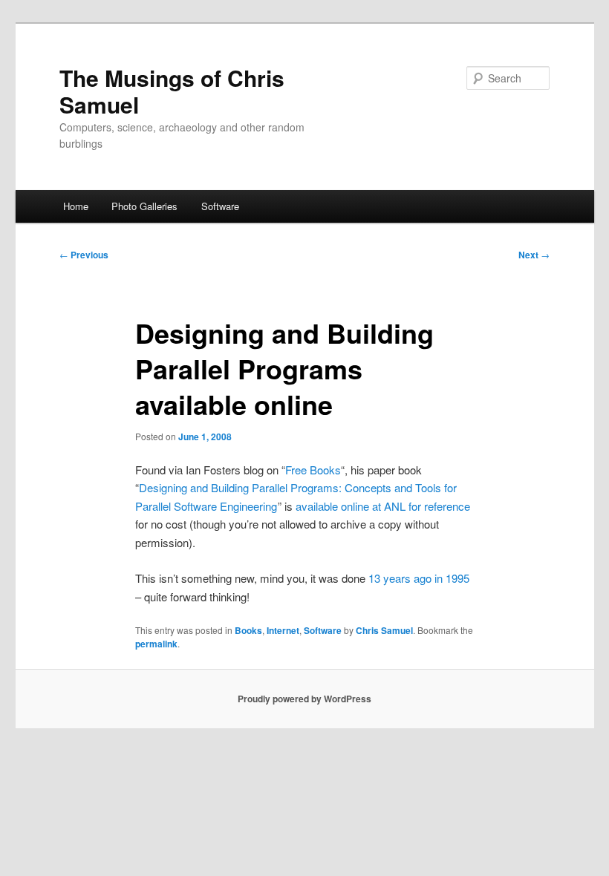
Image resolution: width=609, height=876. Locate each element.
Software (220, 206)
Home (75, 206)
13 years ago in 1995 (418, 578)
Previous (83, 254)
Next (534, 254)
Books (248, 630)
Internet (283, 630)
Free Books (313, 469)
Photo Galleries (144, 206)
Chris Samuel (384, 630)
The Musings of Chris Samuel (171, 91)
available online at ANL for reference (383, 506)
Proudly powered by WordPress (304, 698)
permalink (156, 643)
